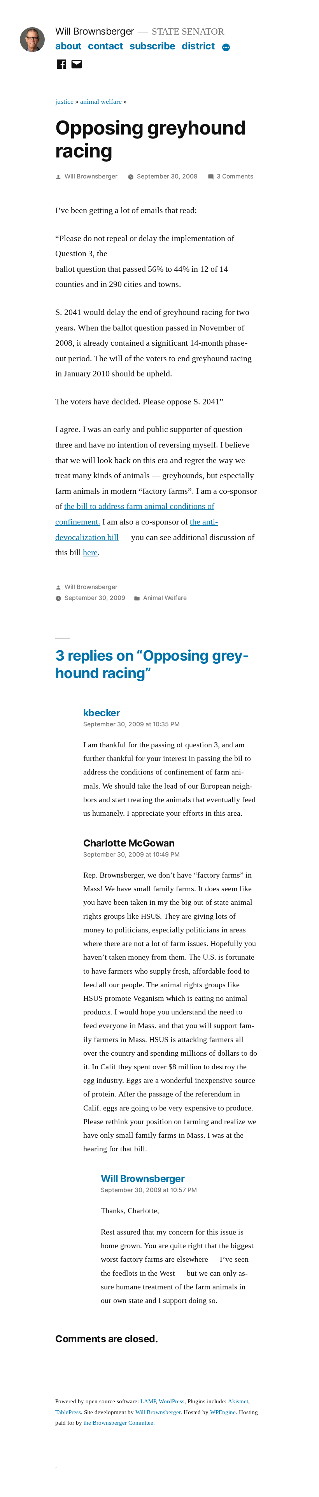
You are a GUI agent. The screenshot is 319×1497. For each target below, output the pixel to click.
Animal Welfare (165, 598)
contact (105, 46)
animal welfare (101, 102)
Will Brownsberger (94, 31)
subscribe (152, 46)
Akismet (238, 1401)
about (68, 46)
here (90, 552)
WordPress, (172, 1401)
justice (64, 102)
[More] (226, 47)
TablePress (68, 1412)
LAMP (148, 1401)
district (198, 46)
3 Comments (235, 176)
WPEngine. (224, 1412)
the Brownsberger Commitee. (119, 1423)
